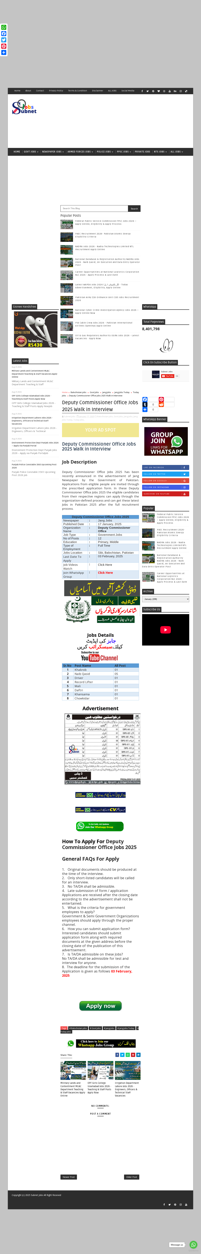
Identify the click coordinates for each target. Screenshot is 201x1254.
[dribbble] (164, 91)
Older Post (131, 1176)
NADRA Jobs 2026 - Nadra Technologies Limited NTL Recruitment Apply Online (172, 545)
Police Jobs (104, 151)
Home (17, 90)
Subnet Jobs (37, 1195)
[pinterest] (153, 91)
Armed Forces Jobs (79, 151)
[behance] (175, 91)
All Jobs (176, 151)
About (28, 90)
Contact (40, 90)
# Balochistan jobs (78, 1028)
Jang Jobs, (128, 416)
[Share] (4, 52)
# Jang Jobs (109, 1028)
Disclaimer (97, 90)
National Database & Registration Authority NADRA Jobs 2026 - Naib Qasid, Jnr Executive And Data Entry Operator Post (107, 262)
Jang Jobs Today (122, 392)
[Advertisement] (94, 22)
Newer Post (69, 1176)
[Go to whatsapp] (193, 1245)
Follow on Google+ (155, 481)
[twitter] (147, 91)
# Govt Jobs (95, 1028)
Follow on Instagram (156, 487)
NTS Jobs (159, 151)
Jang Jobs (106, 392)
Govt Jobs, (118, 416)
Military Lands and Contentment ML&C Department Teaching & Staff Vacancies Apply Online (34, 374)
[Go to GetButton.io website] (193, 1251)
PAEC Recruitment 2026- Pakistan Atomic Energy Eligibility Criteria (171, 533)
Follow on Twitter (155, 474)
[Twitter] (4, 40)
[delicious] (186, 91)
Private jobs (142, 151)
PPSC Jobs (123, 151)
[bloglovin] (158, 91)
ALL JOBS (112, 90)
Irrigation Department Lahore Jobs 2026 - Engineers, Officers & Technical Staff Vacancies (32, 421)
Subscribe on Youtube (157, 494)
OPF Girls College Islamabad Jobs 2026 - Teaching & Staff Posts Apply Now (99, 1088)
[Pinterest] (4, 46)
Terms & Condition (77, 90)
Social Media (128, 90)
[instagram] (180, 91)
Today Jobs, (78, 419)
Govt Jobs (30, 151)
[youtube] (169, 91)
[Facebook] (4, 33)
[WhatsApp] (4, 27)
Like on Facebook (154, 467)
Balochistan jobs (78, 392)
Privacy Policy (56, 90)
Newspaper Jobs (52, 151)
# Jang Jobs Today (125, 1028)
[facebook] (142, 91)
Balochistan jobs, (105, 416)
